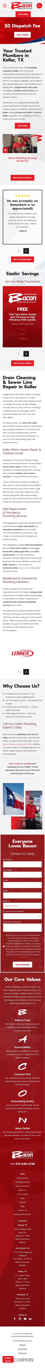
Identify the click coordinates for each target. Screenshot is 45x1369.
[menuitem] (22, 1345)
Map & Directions (22, 1239)
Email (22, 334)
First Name (7, 859)
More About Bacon (22, 177)
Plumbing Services (22, 1182)
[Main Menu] (5, 6)
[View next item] (26, 251)
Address (6, 901)
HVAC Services (22, 1178)
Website (22, 1242)
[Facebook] (14, 1318)
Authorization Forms (22, 1214)
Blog (22, 1206)
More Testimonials (22, 259)
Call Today (22, 125)
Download (22, 338)
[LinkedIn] (30, 1318)
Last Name (7, 870)
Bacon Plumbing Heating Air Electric (17, 744)
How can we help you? (12, 922)
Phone (5, 880)
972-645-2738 (25, 1163)
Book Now (23, 14)
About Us (22, 1190)
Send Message (22, 964)
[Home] (21, 5)
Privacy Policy (23, 957)
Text (22, 329)
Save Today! (22, 34)
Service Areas (22, 1194)
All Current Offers (22, 363)
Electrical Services (22, 1186)
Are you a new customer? (13, 911)
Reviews (22, 1202)
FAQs (22, 1198)
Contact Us (22, 1210)
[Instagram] (20, 1318)
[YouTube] (25, 1318)
